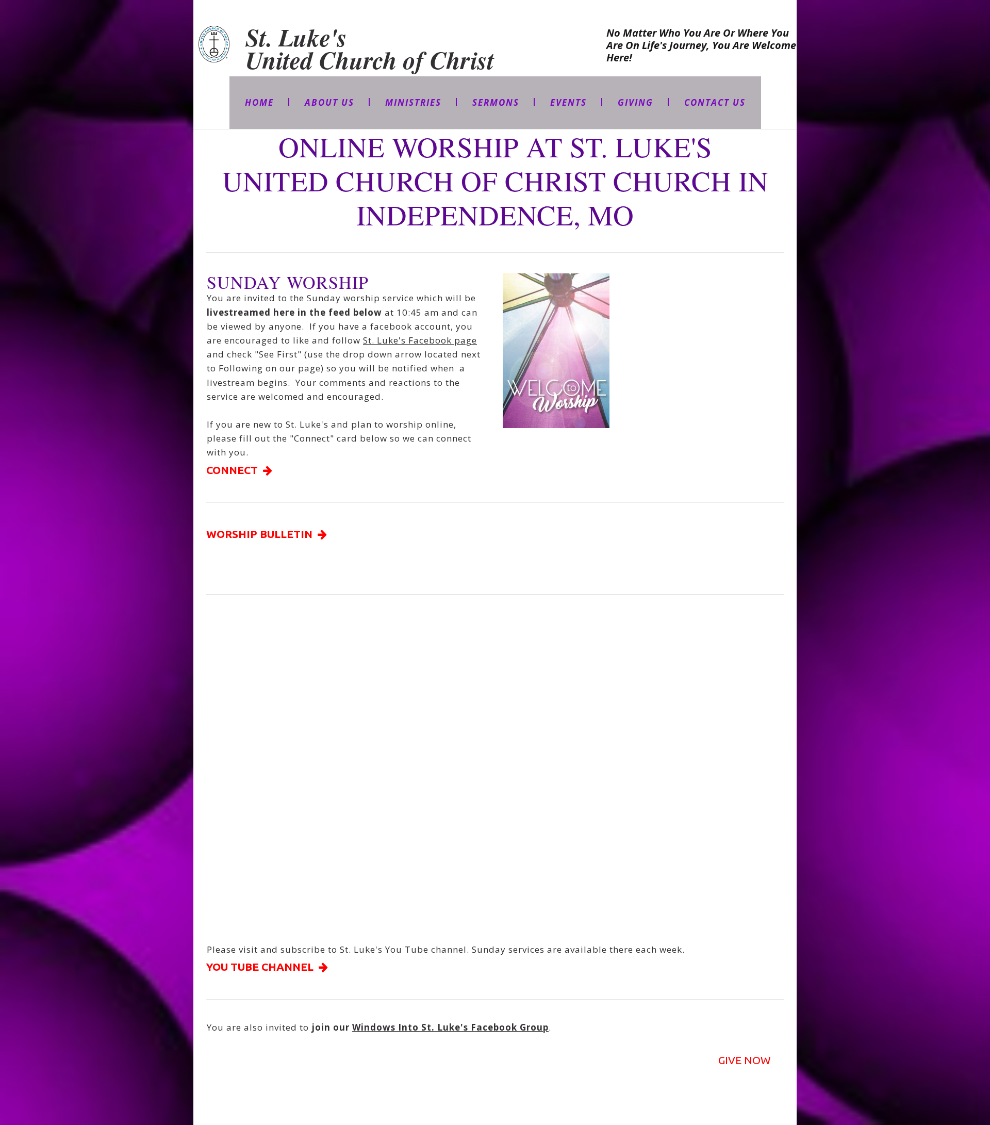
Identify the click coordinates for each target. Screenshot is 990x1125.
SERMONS (495, 102)
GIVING (635, 102)
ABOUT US (329, 102)
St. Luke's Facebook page (420, 340)
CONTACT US (715, 102)
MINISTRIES (413, 102)
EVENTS (568, 102)
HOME (259, 102)
